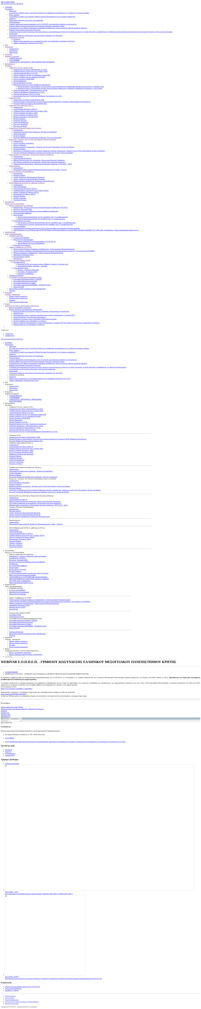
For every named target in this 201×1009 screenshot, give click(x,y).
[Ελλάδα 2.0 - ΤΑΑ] (5, 716)
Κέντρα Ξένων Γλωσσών (21, 221)
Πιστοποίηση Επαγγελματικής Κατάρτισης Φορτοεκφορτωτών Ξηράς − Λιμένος (40, 170)
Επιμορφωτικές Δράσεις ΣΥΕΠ (19, 260)
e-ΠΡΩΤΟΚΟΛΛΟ (15, 58)
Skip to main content (7, 2)
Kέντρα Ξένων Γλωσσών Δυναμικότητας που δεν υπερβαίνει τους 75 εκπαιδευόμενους (47, 223)
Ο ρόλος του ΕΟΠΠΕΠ (21, 238)
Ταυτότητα (8, 750)
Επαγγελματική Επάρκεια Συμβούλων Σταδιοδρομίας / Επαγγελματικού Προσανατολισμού (43, 249)
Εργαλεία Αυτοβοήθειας (26, 274)
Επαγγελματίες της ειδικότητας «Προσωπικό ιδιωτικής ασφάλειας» (31, 154)
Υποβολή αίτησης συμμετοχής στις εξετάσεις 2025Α (31, 190)
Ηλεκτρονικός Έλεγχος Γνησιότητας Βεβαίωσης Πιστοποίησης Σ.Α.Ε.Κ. (37, 96)
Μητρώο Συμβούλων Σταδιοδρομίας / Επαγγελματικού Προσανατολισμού (38, 253)
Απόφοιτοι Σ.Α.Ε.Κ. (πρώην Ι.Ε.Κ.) (21, 68)
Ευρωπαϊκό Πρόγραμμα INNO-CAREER (27, 279)
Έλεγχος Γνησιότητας (20, 124)
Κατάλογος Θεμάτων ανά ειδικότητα (25, 117)
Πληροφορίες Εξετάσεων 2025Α (24, 194)
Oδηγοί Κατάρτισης (19, 187)
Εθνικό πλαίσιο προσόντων (18, 296)
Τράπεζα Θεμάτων (19, 134)
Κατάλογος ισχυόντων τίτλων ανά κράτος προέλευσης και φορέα (34, 319)
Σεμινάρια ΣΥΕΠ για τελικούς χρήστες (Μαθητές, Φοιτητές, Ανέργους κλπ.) (43, 264)
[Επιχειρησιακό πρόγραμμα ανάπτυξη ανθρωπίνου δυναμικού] (22, 709)
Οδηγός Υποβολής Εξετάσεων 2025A (26, 192)
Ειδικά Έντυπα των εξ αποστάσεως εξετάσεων (28, 325)
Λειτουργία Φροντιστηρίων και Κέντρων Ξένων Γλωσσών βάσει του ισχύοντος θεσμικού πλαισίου (46, 228)
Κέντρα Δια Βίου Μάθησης (22, 213)
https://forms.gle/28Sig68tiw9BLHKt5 (13, 694)
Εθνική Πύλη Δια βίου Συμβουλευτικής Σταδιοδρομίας (27, 289)
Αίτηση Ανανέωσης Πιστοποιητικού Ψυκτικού (29, 179)
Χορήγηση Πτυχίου (19, 120)
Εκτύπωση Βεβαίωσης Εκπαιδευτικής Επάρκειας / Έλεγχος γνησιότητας (37, 137)
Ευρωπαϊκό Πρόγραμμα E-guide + (25, 283)
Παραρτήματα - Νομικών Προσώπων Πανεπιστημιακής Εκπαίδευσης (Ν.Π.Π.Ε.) (40, 207)
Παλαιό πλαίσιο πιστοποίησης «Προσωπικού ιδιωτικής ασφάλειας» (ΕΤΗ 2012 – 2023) (42, 164)
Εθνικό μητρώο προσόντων (18, 298)
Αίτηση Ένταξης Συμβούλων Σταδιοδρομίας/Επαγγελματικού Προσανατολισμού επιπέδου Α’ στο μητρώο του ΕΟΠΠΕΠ (53, 251)
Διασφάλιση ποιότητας (16, 37)
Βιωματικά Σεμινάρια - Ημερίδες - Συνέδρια (32, 266)
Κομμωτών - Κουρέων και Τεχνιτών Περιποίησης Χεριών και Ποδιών (32, 139)
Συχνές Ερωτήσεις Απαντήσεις (23, 143)
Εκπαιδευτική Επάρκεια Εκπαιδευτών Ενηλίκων (25, 128)
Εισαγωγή (16, 39)
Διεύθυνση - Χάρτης (12, 990)
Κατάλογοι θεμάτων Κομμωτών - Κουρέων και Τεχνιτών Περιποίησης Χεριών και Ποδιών (43, 147)
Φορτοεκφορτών (14, 166)
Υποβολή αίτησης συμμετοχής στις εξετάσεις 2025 (30, 111)
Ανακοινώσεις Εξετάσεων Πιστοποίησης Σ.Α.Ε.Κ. (30, 69)
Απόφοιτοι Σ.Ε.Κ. (15, 98)
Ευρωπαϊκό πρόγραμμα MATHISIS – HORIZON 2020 (31, 285)
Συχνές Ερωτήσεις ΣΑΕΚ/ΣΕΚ (23, 79)
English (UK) (9, 335)
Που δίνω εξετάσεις (20, 126)
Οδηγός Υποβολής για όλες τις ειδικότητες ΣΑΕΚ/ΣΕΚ (31, 75)
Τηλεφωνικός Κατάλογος (13, 988)
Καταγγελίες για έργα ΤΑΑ (12, 1003)
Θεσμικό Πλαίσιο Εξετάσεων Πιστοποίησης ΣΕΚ (30, 103)
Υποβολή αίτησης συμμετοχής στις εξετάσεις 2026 (30, 71)
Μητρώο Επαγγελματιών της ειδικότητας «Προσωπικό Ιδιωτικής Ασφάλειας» (39, 160)
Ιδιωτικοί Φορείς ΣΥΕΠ (21, 257)
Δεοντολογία (17, 258)
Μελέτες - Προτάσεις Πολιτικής (28, 270)
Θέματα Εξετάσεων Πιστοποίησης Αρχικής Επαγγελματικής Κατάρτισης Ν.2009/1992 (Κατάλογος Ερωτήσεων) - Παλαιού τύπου (61, 86)
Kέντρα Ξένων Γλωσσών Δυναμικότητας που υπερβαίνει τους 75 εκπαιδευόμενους (45, 224)
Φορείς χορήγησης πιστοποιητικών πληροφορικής (25, 309)
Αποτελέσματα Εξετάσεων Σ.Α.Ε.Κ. (25, 73)
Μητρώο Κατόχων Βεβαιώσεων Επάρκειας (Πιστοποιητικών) (33, 181)
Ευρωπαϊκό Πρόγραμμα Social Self (25, 281)
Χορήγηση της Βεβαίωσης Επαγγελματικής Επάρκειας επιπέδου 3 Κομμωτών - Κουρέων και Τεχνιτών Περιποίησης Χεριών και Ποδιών (59, 151)
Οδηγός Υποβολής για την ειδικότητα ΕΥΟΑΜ (29, 77)
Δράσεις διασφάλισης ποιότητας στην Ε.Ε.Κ (28, 43)
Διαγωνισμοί (13, 52)
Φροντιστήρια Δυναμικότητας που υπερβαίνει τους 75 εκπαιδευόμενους (41, 219)
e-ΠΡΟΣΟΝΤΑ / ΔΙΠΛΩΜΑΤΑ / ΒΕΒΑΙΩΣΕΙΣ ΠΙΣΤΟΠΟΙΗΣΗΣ (32, 62)
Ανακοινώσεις (14, 49)
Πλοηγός (12, 291)
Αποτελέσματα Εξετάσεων (22, 158)
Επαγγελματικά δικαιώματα (18, 302)
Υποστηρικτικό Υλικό (20, 268)
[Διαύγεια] (5, 713)
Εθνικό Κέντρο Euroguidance (23, 240)
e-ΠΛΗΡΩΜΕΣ (14, 60)
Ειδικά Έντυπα (18, 313)
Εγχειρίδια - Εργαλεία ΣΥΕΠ (27, 272)
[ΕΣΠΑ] (4, 711)
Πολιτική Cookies (9, 998)
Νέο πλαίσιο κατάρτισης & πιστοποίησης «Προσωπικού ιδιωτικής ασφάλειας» (39, 162)
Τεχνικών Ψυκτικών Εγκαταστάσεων (21, 171)
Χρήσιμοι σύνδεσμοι (12, 763)
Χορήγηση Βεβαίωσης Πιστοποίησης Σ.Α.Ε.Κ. (29, 92)
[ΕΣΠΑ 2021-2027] (6, 715)
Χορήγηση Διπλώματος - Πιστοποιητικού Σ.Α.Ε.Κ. (30, 90)
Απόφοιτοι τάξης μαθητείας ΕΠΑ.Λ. (21, 105)
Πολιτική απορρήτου (10, 996)
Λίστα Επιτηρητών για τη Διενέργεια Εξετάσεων (29, 317)
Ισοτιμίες (12, 300)
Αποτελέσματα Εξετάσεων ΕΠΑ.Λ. (25, 109)
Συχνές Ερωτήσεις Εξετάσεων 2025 (25, 115)
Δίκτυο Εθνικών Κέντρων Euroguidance (31, 243)
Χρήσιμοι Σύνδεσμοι (16, 275)
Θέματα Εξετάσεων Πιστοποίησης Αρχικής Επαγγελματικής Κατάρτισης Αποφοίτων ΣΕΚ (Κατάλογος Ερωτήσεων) (52, 102)
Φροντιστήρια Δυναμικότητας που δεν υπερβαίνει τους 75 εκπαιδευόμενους (43, 217)
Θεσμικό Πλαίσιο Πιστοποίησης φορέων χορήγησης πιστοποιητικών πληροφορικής (41, 311)
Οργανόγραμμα (10, 753)
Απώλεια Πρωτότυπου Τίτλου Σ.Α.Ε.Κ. (26, 94)
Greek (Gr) (5, 330)
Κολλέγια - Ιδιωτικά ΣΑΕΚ (22, 209)
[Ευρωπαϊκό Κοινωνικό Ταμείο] (12, 707)
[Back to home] (12, 4)
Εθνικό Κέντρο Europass (21, 245)
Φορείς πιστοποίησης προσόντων (20, 308)
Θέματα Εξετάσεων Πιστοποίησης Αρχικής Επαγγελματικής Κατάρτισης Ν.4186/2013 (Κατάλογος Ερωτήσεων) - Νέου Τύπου (60, 88)
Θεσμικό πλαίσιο (19, 175)
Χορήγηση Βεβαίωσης (20, 122)
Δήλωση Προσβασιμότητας (12, 1000)
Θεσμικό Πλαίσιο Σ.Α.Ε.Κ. (22, 83)
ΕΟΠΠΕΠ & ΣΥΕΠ (16, 236)
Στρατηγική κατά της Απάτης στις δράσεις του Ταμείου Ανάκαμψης (22, 1001)
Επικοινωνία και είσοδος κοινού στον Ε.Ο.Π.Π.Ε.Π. (22, 987)
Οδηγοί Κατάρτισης (19, 81)
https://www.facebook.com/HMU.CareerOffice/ (16, 689)
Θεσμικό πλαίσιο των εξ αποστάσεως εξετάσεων (29, 321)
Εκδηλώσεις (13, 51)
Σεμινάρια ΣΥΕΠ (19, 262)
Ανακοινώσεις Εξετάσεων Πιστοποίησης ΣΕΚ (28, 100)
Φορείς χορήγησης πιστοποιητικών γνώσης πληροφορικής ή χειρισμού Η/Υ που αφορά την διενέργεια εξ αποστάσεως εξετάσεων (56, 323)
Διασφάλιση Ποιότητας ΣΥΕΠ (23, 255)
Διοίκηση (8, 752)
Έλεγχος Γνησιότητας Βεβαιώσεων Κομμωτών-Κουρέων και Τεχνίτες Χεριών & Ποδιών (43, 153)
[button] (102, 383)
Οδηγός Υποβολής (19, 145)
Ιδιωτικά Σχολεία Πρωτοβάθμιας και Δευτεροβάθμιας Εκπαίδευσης (35, 211)
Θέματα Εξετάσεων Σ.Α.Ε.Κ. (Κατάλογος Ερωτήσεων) (31, 85)
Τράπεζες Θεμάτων (19, 198)
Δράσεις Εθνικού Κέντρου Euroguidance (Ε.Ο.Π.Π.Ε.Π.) (37, 241)
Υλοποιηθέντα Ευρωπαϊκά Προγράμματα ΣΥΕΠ (25, 277)
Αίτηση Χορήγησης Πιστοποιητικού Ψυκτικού (28, 177)
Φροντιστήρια (18, 215)
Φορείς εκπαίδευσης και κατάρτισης (21, 206)
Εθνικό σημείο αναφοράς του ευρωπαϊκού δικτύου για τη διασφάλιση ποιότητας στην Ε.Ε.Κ (44, 41)
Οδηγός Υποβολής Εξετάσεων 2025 (25, 113)
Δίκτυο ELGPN (18, 287)
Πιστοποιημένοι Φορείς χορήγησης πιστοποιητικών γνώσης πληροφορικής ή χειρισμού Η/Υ (44, 315)
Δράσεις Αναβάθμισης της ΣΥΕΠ (20, 247)
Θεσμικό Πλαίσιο (19, 119)
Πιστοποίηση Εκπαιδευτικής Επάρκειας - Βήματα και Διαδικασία (35, 132)
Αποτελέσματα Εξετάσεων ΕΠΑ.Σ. (25, 188)
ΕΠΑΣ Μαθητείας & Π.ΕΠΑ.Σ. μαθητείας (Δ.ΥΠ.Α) (27, 183)
